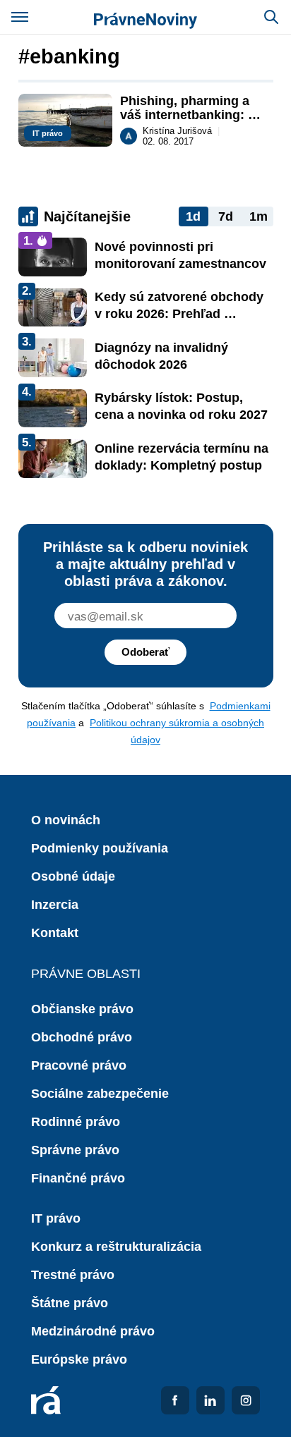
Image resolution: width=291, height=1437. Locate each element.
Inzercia (54, 905)
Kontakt (54, 933)
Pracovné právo (78, 1065)
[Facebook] (175, 1400)
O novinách (65, 820)
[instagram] (246, 1400)
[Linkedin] (210, 1400)
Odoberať (145, 652)
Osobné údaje (73, 876)
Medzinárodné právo (93, 1331)
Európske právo (79, 1359)
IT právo (56, 1218)
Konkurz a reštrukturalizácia (116, 1247)
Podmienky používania (99, 848)
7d (225, 216)
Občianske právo (82, 1009)
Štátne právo (69, 1303)
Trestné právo (72, 1275)
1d (193, 216)
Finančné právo (78, 1178)
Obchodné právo (81, 1037)
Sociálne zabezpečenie (100, 1094)
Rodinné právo (75, 1122)
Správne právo (75, 1150)
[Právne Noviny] (145, 17)
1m (258, 216)
